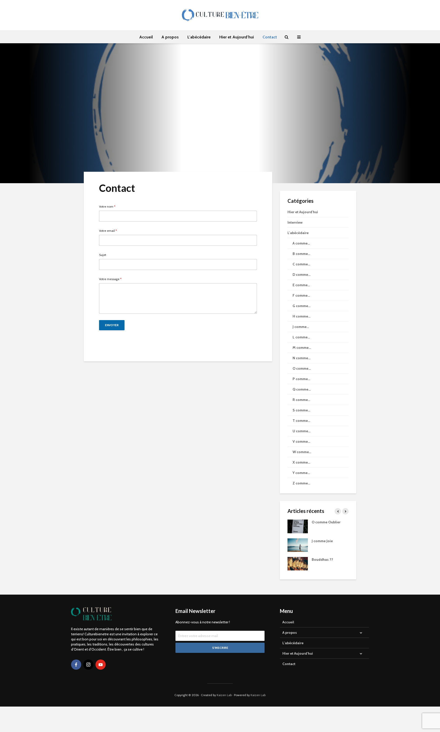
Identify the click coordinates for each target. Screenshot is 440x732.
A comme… (301, 243)
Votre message (110, 279)
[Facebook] (76, 664)
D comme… (301, 274)
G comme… (301, 306)
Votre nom (107, 206)
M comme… (302, 347)
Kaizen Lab (224, 695)
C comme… (301, 264)
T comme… (301, 420)
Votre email (108, 230)
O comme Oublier (326, 522)
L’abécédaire (199, 37)
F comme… (301, 295)
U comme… (301, 431)
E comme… (301, 285)
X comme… (301, 462)
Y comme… (301, 472)
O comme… (302, 368)
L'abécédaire (298, 233)
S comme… (301, 410)
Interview (294, 222)
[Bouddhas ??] (297, 563)
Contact (270, 37)
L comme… (301, 337)
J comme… (301, 326)
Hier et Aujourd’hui (236, 37)
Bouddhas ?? (322, 559)
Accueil (146, 37)
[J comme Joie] (297, 544)
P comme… (301, 379)
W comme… (302, 452)
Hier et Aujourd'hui (302, 212)
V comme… (301, 441)
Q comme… (302, 389)
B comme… (301, 253)
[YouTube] (100, 664)
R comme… (301, 399)
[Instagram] (88, 664)
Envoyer (112, 325)
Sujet (102, 254)
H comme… (301, 316)
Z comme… (301, 483)
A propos (170, 37)
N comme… (301, 358)
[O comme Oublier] (297, 526)
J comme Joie (322, 541)
